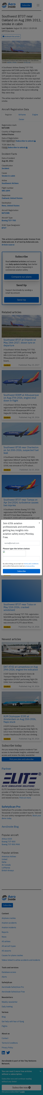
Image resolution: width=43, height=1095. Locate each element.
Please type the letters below (16, 548)
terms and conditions (31, 564)
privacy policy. (30, 566)
